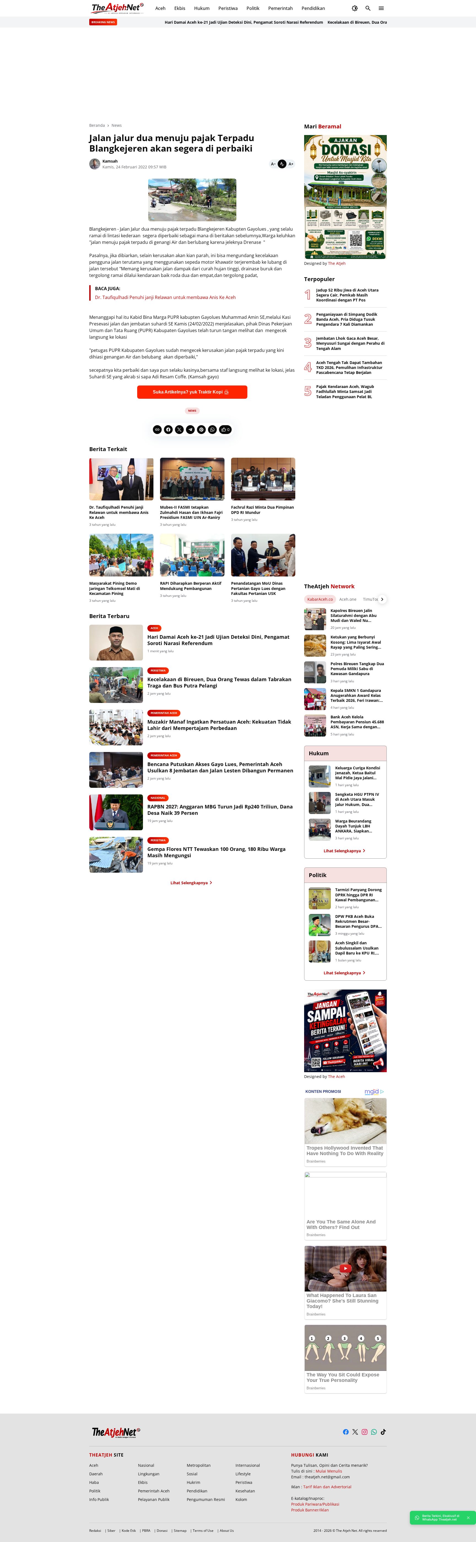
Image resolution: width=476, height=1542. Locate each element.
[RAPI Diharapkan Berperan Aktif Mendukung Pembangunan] (192, 555)
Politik (253, 8)
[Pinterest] (201, 429)
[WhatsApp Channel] (373, 1431)
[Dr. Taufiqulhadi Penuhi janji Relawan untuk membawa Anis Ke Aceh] (121, 479)
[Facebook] (168, 429)
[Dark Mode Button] (354, 8)
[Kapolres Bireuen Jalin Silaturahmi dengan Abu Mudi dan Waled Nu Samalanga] (315, 619)
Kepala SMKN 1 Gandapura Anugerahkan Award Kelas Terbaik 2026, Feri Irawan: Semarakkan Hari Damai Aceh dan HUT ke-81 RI (356, 695)
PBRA (146, 1530)
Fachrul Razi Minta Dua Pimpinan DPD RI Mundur (262, 510)
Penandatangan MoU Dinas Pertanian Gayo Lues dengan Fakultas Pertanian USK (258, 588)
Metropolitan (199, 1465)
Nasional (158, 798)
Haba (94, 1482)
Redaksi (95, 1530)
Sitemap (180, 1530)
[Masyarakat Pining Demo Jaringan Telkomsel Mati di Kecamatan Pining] (121, 555)
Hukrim (193, 1482)
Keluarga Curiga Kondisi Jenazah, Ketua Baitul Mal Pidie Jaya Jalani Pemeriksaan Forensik (357, 773)
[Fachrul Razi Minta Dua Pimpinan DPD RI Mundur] (263, 479)
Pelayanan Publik (153, 1499)
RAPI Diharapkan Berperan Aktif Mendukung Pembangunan (190, 586)
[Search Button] (368, 8)
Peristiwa (228, 8)
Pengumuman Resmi (206, 1499)
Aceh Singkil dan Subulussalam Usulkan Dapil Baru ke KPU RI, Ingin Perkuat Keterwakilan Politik (356, 948)
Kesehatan (245, 1491)
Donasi (162, 1530)
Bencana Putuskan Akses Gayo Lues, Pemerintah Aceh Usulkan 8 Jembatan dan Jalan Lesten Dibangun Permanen (220, 767)
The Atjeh (337, 263)
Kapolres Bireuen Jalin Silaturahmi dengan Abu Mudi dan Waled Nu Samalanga (354, 615)
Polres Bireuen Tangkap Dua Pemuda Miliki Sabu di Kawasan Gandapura (357, 668)
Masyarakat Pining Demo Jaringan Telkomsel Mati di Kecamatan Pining (114, 588)
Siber (111, 1530)
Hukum (202, 8)
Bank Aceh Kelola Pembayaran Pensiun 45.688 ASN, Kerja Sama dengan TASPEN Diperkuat (357, 722)
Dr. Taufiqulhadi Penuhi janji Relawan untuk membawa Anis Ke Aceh (165, 297)
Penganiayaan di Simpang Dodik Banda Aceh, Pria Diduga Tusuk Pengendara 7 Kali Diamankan (346, 319)
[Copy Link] (157, 429)
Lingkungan (148, 1473)
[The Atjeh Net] (118, 8)
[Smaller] (273, 164)
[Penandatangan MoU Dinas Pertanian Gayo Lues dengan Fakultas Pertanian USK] (263, 555)
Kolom (241, 1499)
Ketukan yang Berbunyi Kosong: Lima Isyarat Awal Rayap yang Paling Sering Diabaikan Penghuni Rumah (357, 642)
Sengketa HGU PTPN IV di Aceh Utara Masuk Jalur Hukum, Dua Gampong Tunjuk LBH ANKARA (357, 799)
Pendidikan (313, 8)
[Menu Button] (381, 8)
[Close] (468, 1517)
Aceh (160, 8)
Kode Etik (129, 1530)
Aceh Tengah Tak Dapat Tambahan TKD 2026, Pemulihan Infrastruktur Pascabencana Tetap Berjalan (349, 367)
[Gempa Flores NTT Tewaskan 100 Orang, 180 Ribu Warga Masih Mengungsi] (116, 855)
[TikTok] (383, 1431)
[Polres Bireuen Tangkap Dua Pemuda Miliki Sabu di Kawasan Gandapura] (315, 672)
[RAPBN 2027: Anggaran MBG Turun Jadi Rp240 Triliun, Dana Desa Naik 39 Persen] (116, 812)
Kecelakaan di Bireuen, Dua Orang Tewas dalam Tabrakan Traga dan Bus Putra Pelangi (382, 22)
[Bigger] (290, 164)
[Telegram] (190, 429)
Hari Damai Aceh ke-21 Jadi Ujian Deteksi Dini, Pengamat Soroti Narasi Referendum (217, 22)
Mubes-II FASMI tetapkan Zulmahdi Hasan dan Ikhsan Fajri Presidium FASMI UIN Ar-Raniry (191, 512)
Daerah (96, 1473)
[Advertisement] (238, 75)
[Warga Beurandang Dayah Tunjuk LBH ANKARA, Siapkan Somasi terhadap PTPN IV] (320, 830)
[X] (179, 429)
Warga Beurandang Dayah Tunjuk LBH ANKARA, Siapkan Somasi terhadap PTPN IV (357, 826)
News (192, 411)
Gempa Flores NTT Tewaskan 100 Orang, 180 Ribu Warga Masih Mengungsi (216, 852)
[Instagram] (364, 1431)
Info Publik (99, 1499)
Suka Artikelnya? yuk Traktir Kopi (188, 392)
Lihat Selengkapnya (189, 882)
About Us (227, 1530)
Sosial (192, 1473)
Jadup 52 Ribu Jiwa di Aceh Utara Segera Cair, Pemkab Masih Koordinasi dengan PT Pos (347, 295)
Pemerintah (280, 8)
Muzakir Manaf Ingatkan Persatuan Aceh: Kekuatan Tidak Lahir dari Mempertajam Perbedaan (219, 725)
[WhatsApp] (212, 429)
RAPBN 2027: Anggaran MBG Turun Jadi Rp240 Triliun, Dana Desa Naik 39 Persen (220, 810)
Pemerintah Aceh (164, 713)
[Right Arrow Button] (382, 599)
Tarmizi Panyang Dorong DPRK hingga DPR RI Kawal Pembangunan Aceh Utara (358, 894)
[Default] (282, 164)
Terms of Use (203, 1530)
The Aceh (336, 1076)
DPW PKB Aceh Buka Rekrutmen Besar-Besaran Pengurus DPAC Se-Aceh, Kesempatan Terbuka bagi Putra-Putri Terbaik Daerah (358, 921)
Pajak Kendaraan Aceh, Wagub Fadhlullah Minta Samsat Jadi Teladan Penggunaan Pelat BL (345, 391)
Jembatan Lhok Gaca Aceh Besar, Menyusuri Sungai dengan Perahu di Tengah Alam (350, 343)
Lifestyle (243, 1473)
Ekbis (179, 8)
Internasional (248, 1465)
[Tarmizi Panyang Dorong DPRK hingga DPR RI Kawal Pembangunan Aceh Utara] (320, 898)
